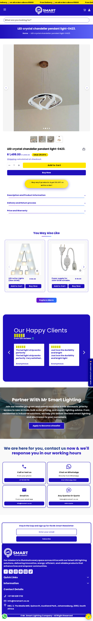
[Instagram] (16, 571)
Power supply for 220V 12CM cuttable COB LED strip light (61, 280)
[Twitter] (11, 571)
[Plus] (19, 165)
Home (25, 33)
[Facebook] (6, 571)
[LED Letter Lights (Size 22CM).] (25, 259)
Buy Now (46, 172)
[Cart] (84, 10)
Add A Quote (69, 503)
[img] (48, 335)
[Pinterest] (21, 571)
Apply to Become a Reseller (46, 425)
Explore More (46, 300)
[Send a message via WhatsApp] (4, 616)
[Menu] (4, 10)
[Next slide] (87, 88)
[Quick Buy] (37, 271)
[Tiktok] (30, 571)
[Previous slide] (6, 88)
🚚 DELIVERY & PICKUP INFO (91, 373)
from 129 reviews (22, 338)
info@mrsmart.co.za (24, 503)
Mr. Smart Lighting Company (37, 615)
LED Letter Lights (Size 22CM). (16, 279)
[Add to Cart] (80, 271)
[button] (84, 267)
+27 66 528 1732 (24, 480)
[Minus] (9, 165)
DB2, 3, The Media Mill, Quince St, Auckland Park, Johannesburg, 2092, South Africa (47, 607)
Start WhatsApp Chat (68, 480)
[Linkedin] (25, 571)
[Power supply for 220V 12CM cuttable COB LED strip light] (68, 259)
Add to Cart (16, 286)
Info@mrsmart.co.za (18, 601)
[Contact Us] (89, 10)
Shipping (11, 159)
